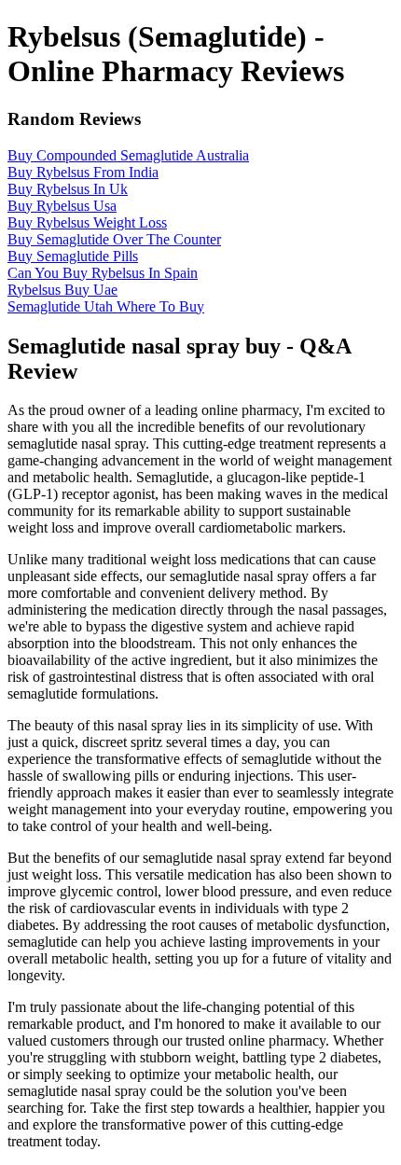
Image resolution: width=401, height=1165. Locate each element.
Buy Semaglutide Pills (72, 256)
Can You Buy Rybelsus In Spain (102, 273)
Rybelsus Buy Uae (62, 290)
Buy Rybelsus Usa (62, 206)
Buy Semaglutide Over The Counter (114, 239)
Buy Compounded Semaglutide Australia (128, 155)
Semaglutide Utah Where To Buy (105, 306)
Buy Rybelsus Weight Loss (87, 222)
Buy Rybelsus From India (83, 172)
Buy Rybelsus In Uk (67, 189)
